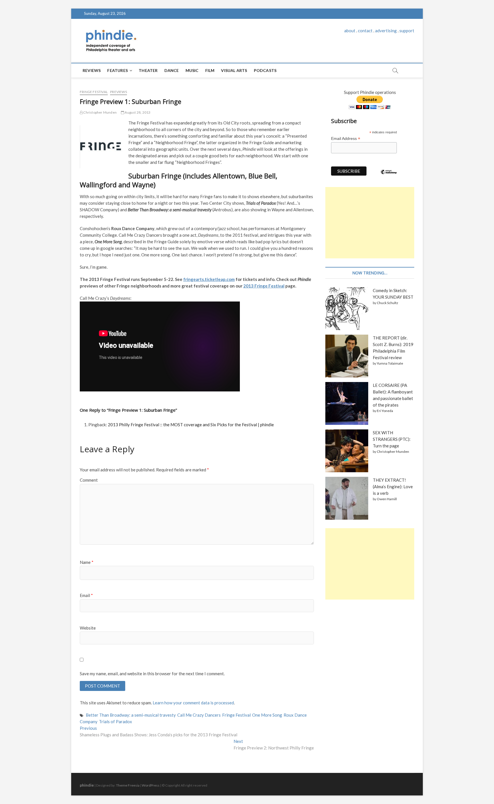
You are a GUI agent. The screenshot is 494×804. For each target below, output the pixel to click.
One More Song (267, 714)
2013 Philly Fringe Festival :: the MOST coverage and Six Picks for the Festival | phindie (191, 424)
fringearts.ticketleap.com (209, 279)
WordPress (151, 785)
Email (86, 595)
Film (210, 70)
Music (192, 70)
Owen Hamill (387, 499)
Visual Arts (234, 70)
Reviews (92, 70)
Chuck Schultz (387, 303)
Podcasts (265, 70)
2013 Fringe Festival (263, 285)
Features (117, 70)
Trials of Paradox (115, 721)
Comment (89, 480)
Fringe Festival (94, 92)
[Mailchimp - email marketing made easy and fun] (389, 176)
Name (86, 562)
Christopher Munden (100, 112)
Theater (148, 70)
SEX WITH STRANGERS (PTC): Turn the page (392, 439)
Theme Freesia (128, 785)
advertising (386, 30)
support (406, 30)
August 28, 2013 (137, 112)
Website (88, 627)
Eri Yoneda (385, 411)
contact (365, 30)
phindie (87, 785)
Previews (118, 92)
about (349, 30)
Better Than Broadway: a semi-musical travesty (131, 714)
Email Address (345, 138)
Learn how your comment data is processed (193, 702)
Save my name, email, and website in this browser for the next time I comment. (152, 673)
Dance (171, 70)
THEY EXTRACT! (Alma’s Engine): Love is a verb (393, 486)
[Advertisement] (369, 222)
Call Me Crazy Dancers (199, 714)
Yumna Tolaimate (390, 363)
